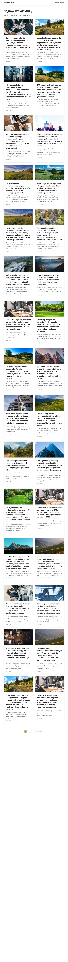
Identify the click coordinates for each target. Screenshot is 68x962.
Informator (8, 2)
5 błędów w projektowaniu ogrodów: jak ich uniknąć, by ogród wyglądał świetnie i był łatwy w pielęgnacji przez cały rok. (18, 465)
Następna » (40, 731)
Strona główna (60, 2)
